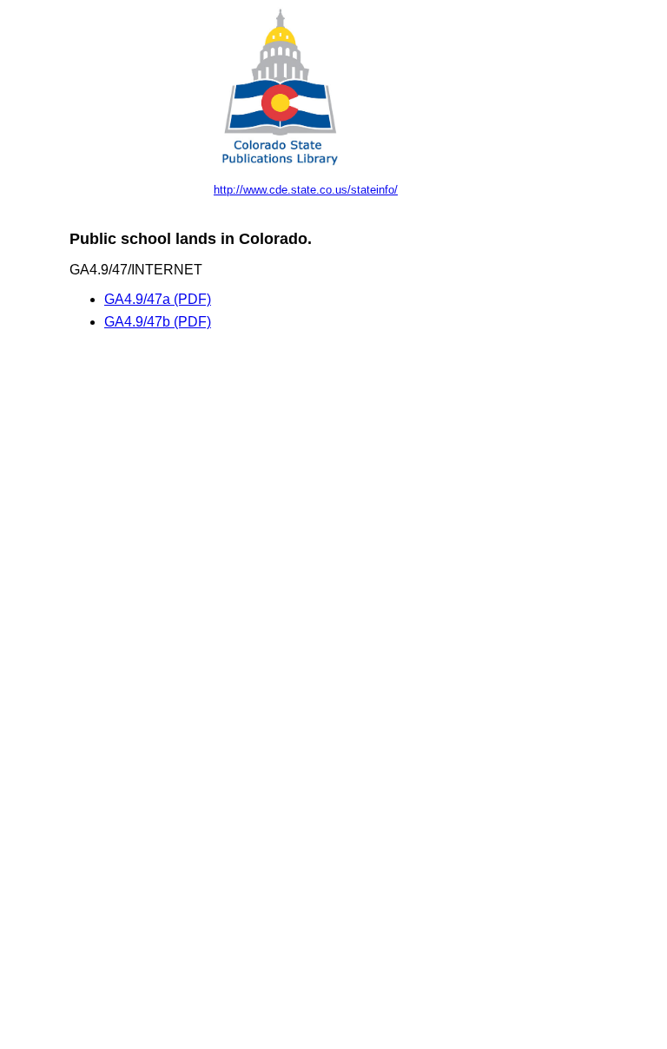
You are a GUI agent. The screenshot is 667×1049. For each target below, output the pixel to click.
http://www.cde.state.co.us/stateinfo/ (306, 189)
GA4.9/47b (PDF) (157, 321)
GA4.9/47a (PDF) (157, 299)
